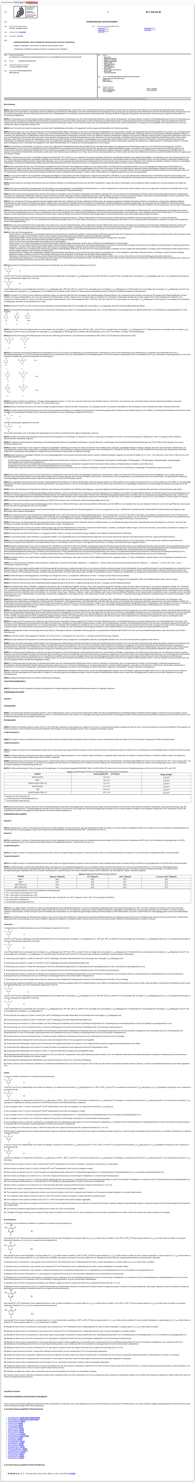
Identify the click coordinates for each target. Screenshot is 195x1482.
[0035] (23, 1434)
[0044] (37, 1418)
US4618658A (13, 1427)
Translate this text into (7, 2)
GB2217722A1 (13, 1429)
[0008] (21, 1419)
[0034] (20, 1423)
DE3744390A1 (13, 1430)
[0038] (21, 1436)
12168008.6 (22, 32)
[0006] (22, 1418)
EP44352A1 (12, 1440)
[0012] (27, 1418)
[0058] (21, 1458)
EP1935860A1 (13, 1419)
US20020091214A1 (15, 1451)
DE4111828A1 (13, 1445)
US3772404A (13, 1425)
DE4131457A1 (13, 1432)
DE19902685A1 (14, 1441)
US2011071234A (14, 1434)
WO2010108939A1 (15, 1449)
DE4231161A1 (13, 1458)
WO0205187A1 (13, 1456)
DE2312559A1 (13, 1436)
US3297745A (13, 1423)
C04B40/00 (147, 30)
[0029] (32, 1418)
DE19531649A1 (14, 1418)
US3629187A (13, 1438)
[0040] (24, 1449)
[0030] (73, 1473)
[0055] (22, 1456)
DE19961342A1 (14, 1447)
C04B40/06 (101, 32)
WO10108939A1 (14, 1421)
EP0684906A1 (13, 1443)
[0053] (25, 1451)
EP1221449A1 (13, 1454)
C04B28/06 (101, 30)
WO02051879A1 (14, 1452)
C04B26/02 (147, 28)
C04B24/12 (101, 28)
